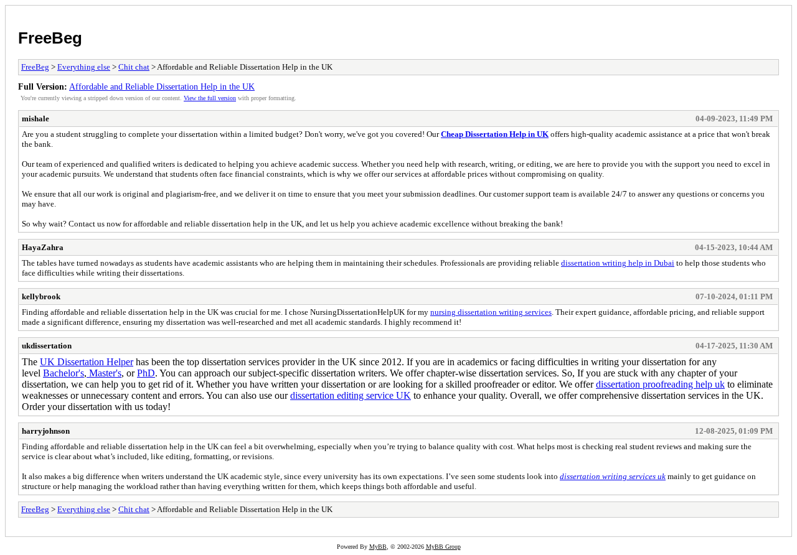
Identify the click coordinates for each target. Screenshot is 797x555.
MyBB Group (443, 546)
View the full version (210, 98)
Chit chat (133, 67)
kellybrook (41, 296)
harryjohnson (46, 431)
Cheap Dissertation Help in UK (495, 134)
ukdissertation (47, 345)
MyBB (378, 546)
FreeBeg (50, 38)
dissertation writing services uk (613, 476)
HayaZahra (43, 247)
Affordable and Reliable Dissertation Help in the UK (162, 86)
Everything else (83, 67)
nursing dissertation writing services (491, 312)
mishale (35, 118)
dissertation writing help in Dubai (617, 263)
